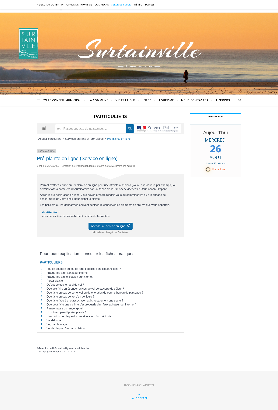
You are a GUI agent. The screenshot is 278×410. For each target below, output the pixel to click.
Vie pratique (126, 100)
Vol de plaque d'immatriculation (66, 328)
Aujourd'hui (215, 132)
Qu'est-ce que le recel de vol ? (65, 284)
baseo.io (70, 351)
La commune (98, 100)
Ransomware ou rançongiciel (64, 308)
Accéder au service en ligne (109, 226)
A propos (223, 100)
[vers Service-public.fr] (157, 128)
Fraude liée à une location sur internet (69, 276)
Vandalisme (54, 320)
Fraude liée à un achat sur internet (67, 272)
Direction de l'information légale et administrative (64, 348)
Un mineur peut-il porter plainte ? (66, 312)
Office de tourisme (79, 4)
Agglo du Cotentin (50, 4)
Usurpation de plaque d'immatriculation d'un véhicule (79, 316)
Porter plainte (55, 280)
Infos (147, 100)
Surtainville (139, 50)
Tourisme (166, 100)
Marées (150, 4)
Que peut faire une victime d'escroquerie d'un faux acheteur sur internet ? (92, 304)
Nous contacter (194, 100)
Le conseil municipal (64, 100)
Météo (138, 4)
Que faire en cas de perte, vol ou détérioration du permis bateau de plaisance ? (95, 292)
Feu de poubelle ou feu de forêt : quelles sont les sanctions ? (84, 268)
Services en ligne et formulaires (84, 138)
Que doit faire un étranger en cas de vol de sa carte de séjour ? (85, 288)
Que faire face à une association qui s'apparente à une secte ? (85, 300)
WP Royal (148, 385)
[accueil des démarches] (44, 127)
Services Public (121, 4)
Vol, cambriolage (57, 324)
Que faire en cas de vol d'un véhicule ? (70, 296)
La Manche (102, 4)
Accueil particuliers (50, 138)
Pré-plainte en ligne (118, 138)
